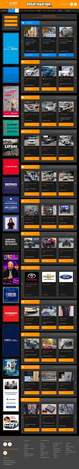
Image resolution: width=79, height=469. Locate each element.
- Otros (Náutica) (56, 452)
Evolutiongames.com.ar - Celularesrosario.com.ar (31, 424)
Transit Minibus (47, 114)
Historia (25, 452)
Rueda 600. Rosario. (65, 41)
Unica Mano (63, 114)
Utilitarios (42, 444)
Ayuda (25, 450)
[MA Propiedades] (11, 166)
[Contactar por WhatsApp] (11, 75)
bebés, (62, 399)
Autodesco (64, 356)
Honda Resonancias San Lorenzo (65, 256)
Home (25, 443)
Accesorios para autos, (58, 367)
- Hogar (67, 444)
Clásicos (42, 455)
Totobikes (46, 425)
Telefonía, (42, 399)
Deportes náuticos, (63, 301)
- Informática (68, 443)
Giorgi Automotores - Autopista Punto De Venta (48, 119)
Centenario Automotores (28, 84)
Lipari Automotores (48, 256)
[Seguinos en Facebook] (75, 4)
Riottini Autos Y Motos (31, 217)
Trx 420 (62, 250)
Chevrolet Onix (29, 284)
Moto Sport (47, 222)
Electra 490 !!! (29, 318)
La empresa (26, 444)
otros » (75, 401)
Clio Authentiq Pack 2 (65, 78)
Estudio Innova (47, 51)
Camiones (43, 448)
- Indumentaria (69, 450)
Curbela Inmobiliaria (31, 51)
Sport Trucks (29, 120)
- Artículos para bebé (70, 446)
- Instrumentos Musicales (71, 452)
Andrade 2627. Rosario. (49, 41)
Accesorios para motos (70, 367)
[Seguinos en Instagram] (71, 4)
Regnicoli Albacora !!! (65, 318)
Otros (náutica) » (72, 301)
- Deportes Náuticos (57, 450)
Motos (42, 450)
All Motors (63, 120)
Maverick (45, 284)
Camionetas (43, 446)
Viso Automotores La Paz (48, 84)
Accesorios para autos (45, 457)
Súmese (25, 446)
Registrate (11, 21)
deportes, (67, 399)
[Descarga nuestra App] (5, 453)
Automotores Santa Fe (30, 256)
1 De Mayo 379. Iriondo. (31, 41)
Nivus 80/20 (63, 284)
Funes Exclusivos (30, 356)
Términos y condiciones (29, 448)
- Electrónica (55, 457)
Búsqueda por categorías (29, 453)
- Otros (67, 453)
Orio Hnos (46, 154)
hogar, (59, 399)
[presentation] (22, 42)
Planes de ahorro (44, 453)
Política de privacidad (28, 455)
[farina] (11, 340)
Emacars (63, 85)
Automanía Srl (64, 154)
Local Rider (46, 323)
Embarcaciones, (54, 301)
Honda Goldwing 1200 (49, 351)
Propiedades (55, 444)
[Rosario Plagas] (11, 241)
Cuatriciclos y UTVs (44, 452)
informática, (54, 399)
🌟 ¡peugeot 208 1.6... (31, 78)
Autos (42, 443)
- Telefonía (55, 455)
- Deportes (68, 448)
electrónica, (48, 399)
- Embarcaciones (56, 448)
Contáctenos (26, 457)
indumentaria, (73, 399)
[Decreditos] (11, 395)
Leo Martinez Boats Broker (30, 322)
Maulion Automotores (31, 154)
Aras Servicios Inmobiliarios (64, 50)
